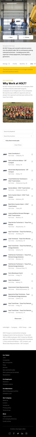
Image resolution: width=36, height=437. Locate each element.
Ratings (6, 64)
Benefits (23, 64)
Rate (11, 37)
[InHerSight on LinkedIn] (22, 433)
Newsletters (6, 375)
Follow (27, 37)
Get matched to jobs (9, 370)
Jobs (33, 64)
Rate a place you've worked (11, 372)
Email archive (7, 421)
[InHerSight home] (12, 3)
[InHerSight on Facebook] (14, 433)
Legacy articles (7, 416)
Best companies (7, 362)
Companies (6, 360)
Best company (20, 32)
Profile (15, 64)
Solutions (6, 382)
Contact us (6, 405)
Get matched (24, 29)
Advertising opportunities (10, 391)
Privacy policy (7, 408)
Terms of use (6, 410)
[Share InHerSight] (10, 433)
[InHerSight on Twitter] (18, 433)
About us (5, 400)
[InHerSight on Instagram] (26, 433)
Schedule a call (7, 393)
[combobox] (18, 136)
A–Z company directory (10, 419)
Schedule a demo (8, 384)
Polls (4, 365)
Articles (5, 367)
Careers (5, 403)
